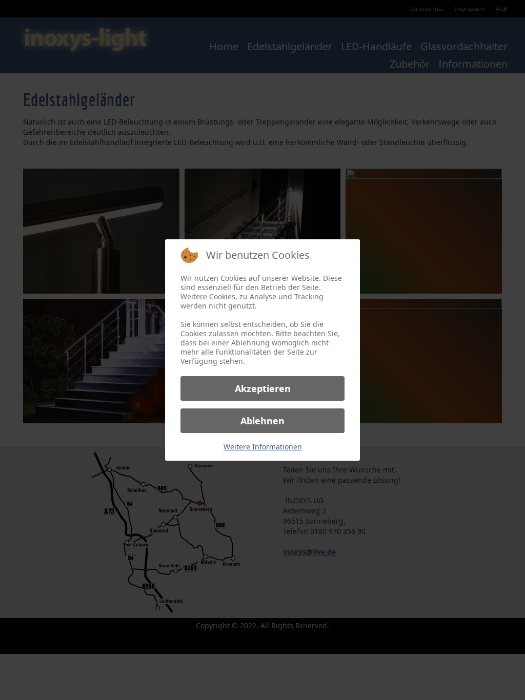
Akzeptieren (263, 388)
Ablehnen (262, 421)
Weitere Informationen (263, 446)
